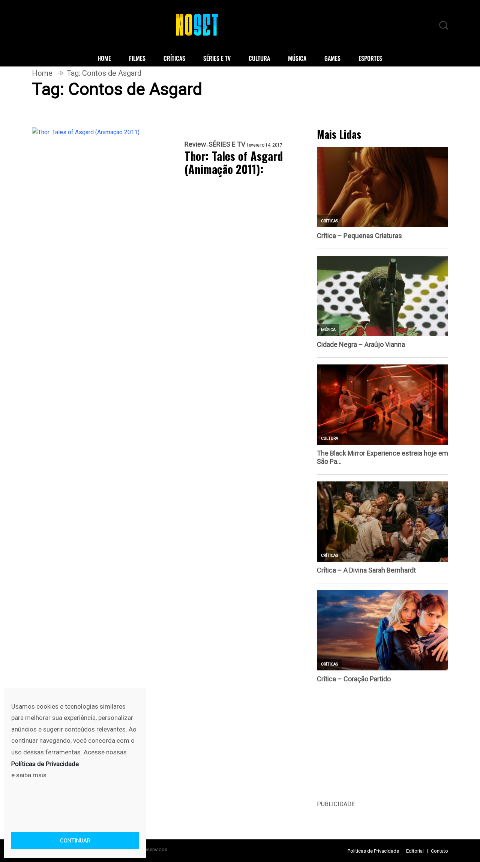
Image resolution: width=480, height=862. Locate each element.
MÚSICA (297, 58)
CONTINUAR (75, 840)
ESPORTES (370, 58)
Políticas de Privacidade (373, 851)
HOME (104, 58)
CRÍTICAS (174, 58)
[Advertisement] (382, 746)
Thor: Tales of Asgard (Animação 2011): (233, 162)
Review (195, 144)
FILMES (137, 58)
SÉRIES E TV (217, 58)
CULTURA (259, 58)
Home (42, 73)
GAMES (332, 58)
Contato (439, 851)
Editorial (415, 851)
